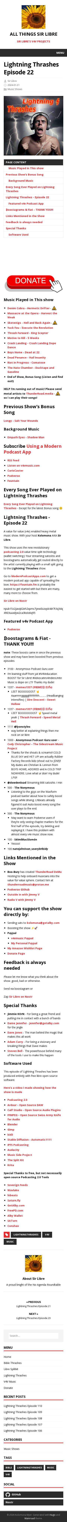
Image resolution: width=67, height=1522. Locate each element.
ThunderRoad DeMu (48, 872)
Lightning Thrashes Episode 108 (23, 1418)
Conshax (13, 1226)
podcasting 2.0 (13, 552)
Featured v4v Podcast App (26, 203)
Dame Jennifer (17, 1023)
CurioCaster (15, 470)
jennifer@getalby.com (44, 1023)
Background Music (21, 180)
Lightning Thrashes (15, 1375)
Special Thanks (16, 228)
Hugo (52, 1514)
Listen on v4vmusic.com (23, 465)
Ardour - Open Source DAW (25, 1105)
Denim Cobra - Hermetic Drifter (28, 308)
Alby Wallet (15, 1215)
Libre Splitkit (11, 1369)
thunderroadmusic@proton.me (28, 884)
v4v (47, 1234)
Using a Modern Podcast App (33, 449)
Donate (8, 1388)
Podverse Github (18, 889)
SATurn (12, 1220)
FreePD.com (15, 1210)
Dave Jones (14, 1032)
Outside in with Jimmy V (23, 894)
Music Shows (15, 89)
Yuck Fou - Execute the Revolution (30, 328)
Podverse (13, 476)
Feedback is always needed (24, 222)
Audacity (13, 1150)
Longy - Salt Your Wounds (21, 420)
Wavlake (13, 1190)
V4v (8, 1474)
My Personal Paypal (24, 943)
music (10, 1241)
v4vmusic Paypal (22, 938)
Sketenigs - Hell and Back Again (28, 322)
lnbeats (12, 1195)
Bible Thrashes (13, 1363)
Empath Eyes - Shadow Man (25, 437)
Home (7, 1357)
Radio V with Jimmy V (21, 899)
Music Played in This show (26, 168)
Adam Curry (15, 1042)
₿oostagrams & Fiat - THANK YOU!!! (29, 209)
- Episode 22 (27, 197)
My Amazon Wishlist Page (24, 948)
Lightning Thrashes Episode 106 (23, 1430)
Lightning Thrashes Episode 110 (23, 1406)
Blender (12, 1124)
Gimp (10, 1129)
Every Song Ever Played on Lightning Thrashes (30, 189)
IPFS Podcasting (18, 1145)
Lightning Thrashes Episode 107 (23, 1424)
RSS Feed (13, 460)
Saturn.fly (13, 1200)
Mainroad (30, 1518)
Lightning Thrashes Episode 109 (23, 1412)
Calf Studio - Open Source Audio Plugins (34, 1110)
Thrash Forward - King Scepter (27, 333)
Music (50, 1467)
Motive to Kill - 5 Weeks (23, 338)
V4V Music (10, 1381)
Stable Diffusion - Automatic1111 (29, 1139)
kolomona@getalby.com (43, 923)
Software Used (18, 234)
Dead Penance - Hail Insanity (26, 357)
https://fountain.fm (23, 584)
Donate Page (16, 953)
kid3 (10, 1134)
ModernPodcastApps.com (28, 576)
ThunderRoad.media (39, 393)
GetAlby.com (16, 1205)
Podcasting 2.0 (17, 1100)
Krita (10, 1165)
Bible (9, 1467)
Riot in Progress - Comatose (26, 362)
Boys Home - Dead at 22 (23, 352)
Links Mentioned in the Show (25, 216)
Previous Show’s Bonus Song (25, 174)
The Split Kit (15, 1160)
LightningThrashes (26, 1234)
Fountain (13, 481)
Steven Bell (14, 1051)
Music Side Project (19, 1155)
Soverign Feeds (17, 1185)
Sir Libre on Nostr (15, 600)
